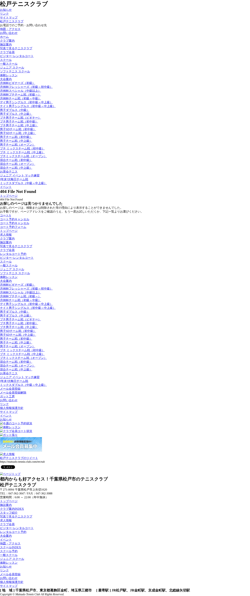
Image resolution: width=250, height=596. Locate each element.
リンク (4, 13)
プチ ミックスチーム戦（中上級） (22, 152)
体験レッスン (9, 75)
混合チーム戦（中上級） (16, 167)
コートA (5, 215)
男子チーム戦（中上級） (16, 140)
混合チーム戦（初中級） (16, 160)
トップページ (9, 195)
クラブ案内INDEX (12, 508)
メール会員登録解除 (13, 392)
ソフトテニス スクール (15, 71)
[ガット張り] (9, 434)
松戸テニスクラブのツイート (19, 458)
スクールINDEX (10, 547)
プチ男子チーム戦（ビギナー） (20, 117)
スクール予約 (9, 551)
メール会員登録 (10, 388)
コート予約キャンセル (14, 219)
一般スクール (9, 63)
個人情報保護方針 (11, 407)
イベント (6, 415)
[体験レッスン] (10, 427)
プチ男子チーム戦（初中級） (19, 121)
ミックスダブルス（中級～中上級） (23, 183)
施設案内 (6, 44)
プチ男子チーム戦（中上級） (19, 125)
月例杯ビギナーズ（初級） (17, 83)
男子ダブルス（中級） (14, 109)
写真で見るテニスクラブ (16, 48)
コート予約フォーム (13, 226)
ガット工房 (7, 396)
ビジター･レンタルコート (17, 257)
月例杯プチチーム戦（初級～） (20, 94)
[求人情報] (7, 454)
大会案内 (6, 280)
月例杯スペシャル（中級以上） (20, 90)
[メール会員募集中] (21, 450)
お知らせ (6, 9)
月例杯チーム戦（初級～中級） (20, 98)
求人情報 (6, 234)
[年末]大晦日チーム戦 (14, 179)
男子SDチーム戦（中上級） (18, 133)
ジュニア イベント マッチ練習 (20, 175)
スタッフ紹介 (9, 512)
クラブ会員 (7, 250)
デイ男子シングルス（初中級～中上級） (26, 102)
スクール (6, 261)
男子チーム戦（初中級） (16, 136)
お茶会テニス (9, 171)
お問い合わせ (9, 400)
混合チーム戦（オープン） (17, 163)
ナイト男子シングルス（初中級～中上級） (28, 106)
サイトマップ (9, 17)
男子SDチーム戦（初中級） (18, 129)
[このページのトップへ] (10, 474)
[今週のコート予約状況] (16, 423)
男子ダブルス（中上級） (16, 113)
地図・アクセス (10, 543)
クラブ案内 (7, 238)
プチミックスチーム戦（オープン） (23, 156)
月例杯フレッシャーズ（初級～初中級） (26, 86)
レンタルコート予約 (13, 253)
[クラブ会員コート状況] (16, 431)
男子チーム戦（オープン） (17, 144)
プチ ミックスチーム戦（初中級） (22, 148)
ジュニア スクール (12, 67)
